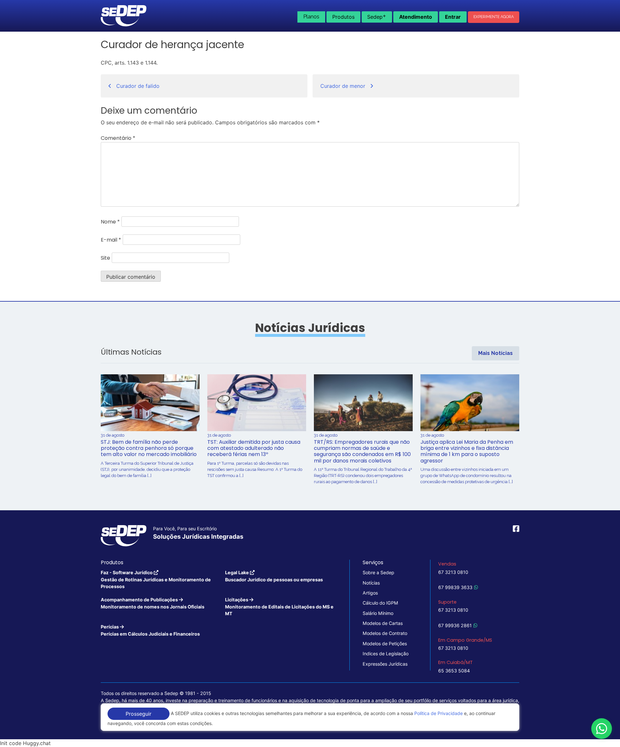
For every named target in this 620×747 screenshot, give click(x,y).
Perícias (150, 630)
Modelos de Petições (385, 643)
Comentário (118, 138)
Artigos (370, 593)
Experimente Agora (493, 17)
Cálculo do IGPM (380, 603)
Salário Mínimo (378, 613)
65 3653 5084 (454, 670)
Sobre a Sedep (378, 572)
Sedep (376, 16)
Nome (110, 221)
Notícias (371, 583)
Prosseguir (138, 714)
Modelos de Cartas (383, 623)
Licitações (279, 606)
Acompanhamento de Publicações (152, 603)
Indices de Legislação (385, 653)
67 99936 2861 (455, 625)
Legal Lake (274, 576)
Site (105, 258)
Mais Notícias (495, 353)
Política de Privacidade (438, 713)
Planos (311, 17)
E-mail (111, 240)
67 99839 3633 (455, 587)
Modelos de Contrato (385, 633)
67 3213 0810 (453, 572)
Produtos (343, 17)
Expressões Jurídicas (385, 664)
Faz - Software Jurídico (156, 579)
